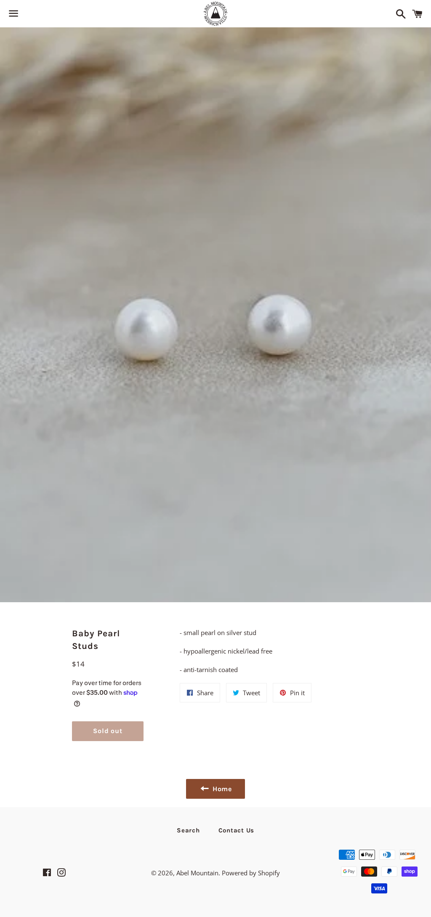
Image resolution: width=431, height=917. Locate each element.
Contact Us (236, 830)
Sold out (107, 731)
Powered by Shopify (251, 873)
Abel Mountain (197, 873)
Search (188, 830)
